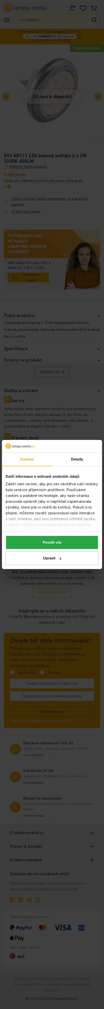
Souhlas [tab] (27, 459)
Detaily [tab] (77, 459)
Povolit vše (52, 542)
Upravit (49, 558)
